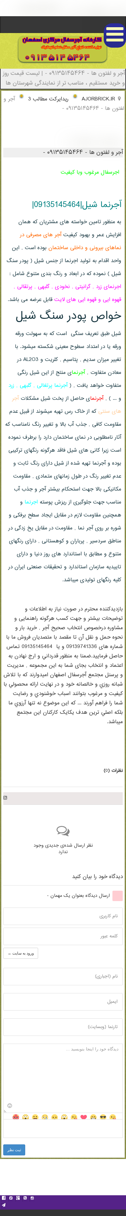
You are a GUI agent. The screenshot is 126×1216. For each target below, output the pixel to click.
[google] (17, 1198)
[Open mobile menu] (115, 35)
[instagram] (32, 1198)
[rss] (24, 1198)
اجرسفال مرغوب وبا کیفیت (90, 172)
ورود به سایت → (20, 953)
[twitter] (10, 1198)
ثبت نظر (14, 1150)
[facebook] (3, 1198)
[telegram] (3, 1206)
